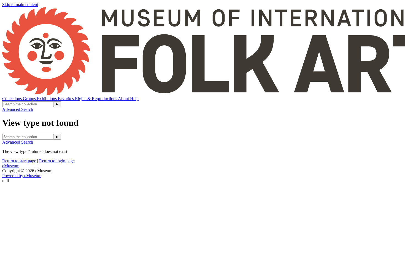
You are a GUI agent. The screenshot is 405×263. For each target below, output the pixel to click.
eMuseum (10, 165)
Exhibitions (47, 98)
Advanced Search (17, 109)
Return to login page (57, 160)
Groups (30, 98)
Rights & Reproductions (96, 98)
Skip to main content (20, 4)
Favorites (66, 98)
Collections (12, 98)
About (124, 98)
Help (134, 98)
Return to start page (19, 160)
